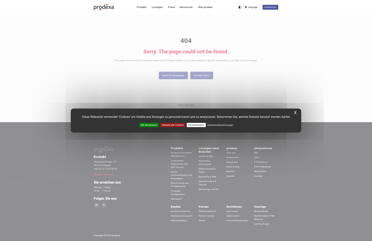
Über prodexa (205, 7)
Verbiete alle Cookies (173, 124)
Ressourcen (186, 7)
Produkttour (270, 7)
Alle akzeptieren (149, 124)
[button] (251, 7)
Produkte (141, 7)
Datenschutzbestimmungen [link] (220, 125)
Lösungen (157, 7)
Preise (171, 7)
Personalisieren (196, 124)
